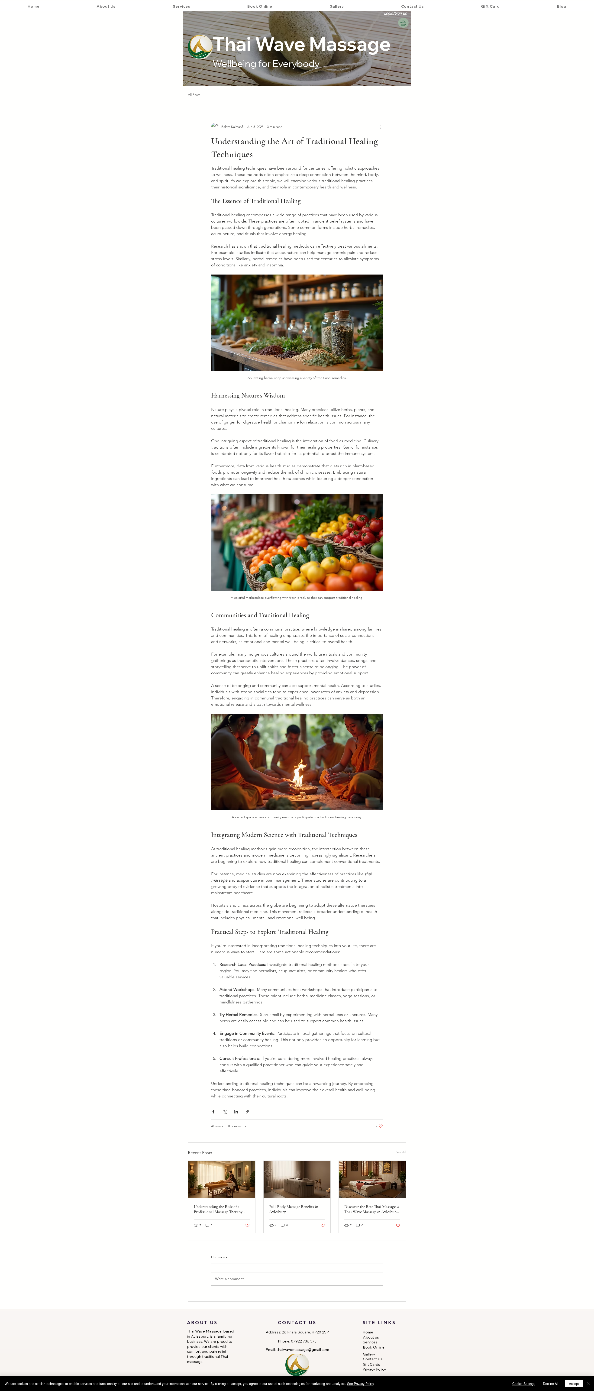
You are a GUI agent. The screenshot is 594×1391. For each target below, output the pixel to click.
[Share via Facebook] (213, 1112)
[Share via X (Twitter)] (225, 1112)
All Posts (194, 95)
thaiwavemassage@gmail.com (303, 1349)
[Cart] (403, 23)
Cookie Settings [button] (523, 1383)
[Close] (588, 1383)
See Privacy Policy (360, 1383)
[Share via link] (247, 1112)
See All (401, 1152)
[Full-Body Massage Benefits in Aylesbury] (297, 1179)
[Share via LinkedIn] (236, 1112)
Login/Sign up (395, 14)
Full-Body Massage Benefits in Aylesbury (293, 1209)
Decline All (550, 1383)
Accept (574, 1383)
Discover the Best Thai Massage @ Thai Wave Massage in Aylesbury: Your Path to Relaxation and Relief (372, 1209)
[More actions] (380, 126)
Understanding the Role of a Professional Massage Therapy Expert (218, 1209)
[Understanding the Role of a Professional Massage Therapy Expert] (221, 1179)
